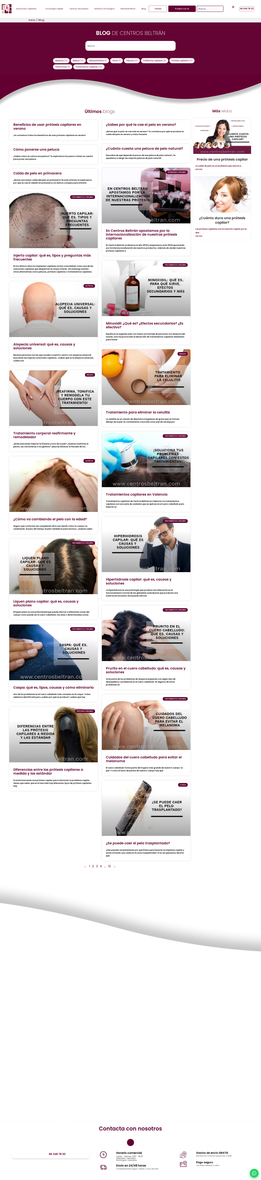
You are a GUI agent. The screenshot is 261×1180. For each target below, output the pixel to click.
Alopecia (61, 60)
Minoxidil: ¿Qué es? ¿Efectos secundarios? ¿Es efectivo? (144, 325)
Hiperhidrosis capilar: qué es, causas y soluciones (138, 581)
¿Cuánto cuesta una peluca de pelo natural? (144, 148)
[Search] (221, 9)
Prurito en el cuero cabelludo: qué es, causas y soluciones (146, 670)
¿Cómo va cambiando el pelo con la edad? (50, 519)
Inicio (32, 20)
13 (109, 866)
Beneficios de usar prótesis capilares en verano (47, 126)
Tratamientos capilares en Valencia (136, 494)
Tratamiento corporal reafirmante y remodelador (44, 435)
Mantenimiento (98, 60)
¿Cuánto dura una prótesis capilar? (222, 220)
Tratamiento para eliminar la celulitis (138, 412)
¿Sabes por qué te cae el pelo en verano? (141, 124)
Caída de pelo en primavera (37, 173)
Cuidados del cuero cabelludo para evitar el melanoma (144, 759)
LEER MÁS (198, 169)
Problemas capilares (154, 60)
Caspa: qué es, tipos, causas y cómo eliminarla (53, 687)
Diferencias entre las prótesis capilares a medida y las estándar (48, 771)
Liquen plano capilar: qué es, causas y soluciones (46, 603)
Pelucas (132, 60)
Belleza (78, 60)
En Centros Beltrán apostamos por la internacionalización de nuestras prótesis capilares (141, 234)
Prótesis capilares (182, 60)
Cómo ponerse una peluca (36, 149)
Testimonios (62, 66)
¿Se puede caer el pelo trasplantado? (138, 843)
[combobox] (208, 9)
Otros (116, 60)
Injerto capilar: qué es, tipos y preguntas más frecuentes (52, 257)
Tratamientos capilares (89, 66)
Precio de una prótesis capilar (222, 159)
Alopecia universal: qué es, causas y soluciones (44, 346)
